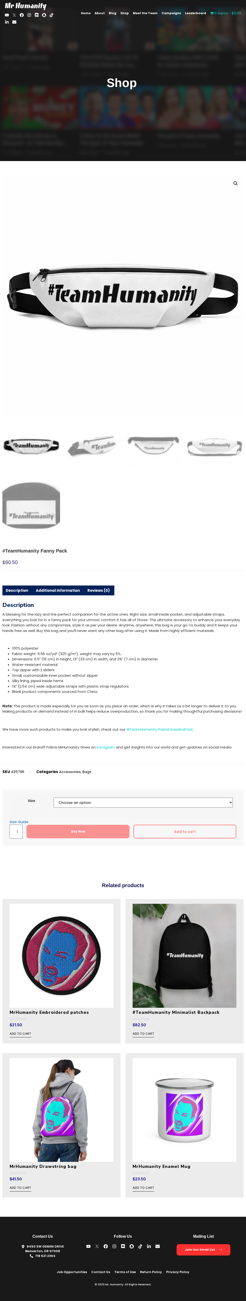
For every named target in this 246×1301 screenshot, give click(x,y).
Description (17, 590)
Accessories (70, 771)
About (100, 13)
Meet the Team (145, 13)
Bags (86, 771)
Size (31, 801)
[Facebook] (22, 15)
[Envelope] (14, 22)
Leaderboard (195, 13)
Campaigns (171, 13)
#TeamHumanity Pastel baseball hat (159, 729)
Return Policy (151, 1272)
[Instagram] (29, 15)
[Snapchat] (44, 15)
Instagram (106, 747)
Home (86, 13)
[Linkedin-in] (7, 22)
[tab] (17, 590)
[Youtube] (7, 15)
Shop (124, 13)
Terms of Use (125, 1272)
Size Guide (19, 821)
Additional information (58, 590)
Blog (112, 13)
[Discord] (37, 15)
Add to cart (185, 831)
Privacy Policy (177, 1272)
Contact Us (100, 1272)
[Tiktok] (51, 15)
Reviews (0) (98, 590)
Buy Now (78, 831)
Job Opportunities (72, 1272)
